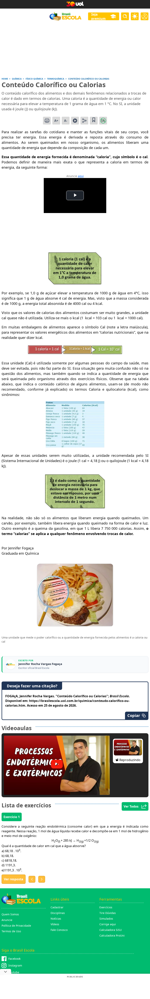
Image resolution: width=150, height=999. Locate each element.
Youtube (13, 972)
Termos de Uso (11, 931)
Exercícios (105, 907)
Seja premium (98, 16)
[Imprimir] (47, 121)
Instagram (15, 965)
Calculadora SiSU (110, 930)
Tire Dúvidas (107, 913)
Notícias (56, 918)
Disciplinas (58, 913)
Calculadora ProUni (112, 935)
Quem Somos (10, 914)
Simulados (106, 918)
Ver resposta (13, 879)
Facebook (14, 958)
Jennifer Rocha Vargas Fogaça (40, 664)
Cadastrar (57, 907)
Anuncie (7, 920)
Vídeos (55, 924)
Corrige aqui (107, 924)
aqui (81, 176)
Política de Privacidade (16, 925)
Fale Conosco (59, 930)
